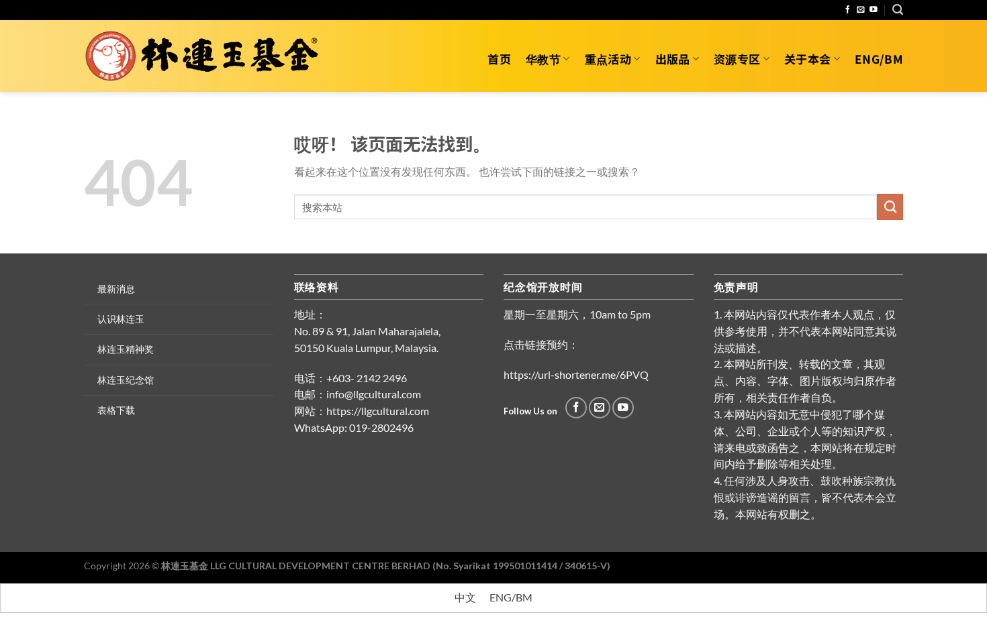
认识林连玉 (120, 319)
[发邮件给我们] (861, 9)
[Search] (897, 9)
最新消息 (116, 288)
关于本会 (807, 58)
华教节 (543, 58)
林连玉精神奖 (125, 349)
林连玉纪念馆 (125, 380)
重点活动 (608, 58)
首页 (499, 58)
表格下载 (116, 410)
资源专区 (737, 58)
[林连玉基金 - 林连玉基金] (206, 56)
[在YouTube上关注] (873, 9)
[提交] (890, 206)
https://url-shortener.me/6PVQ (576, 375)
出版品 (672, 58)
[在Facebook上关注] (848, 9)
